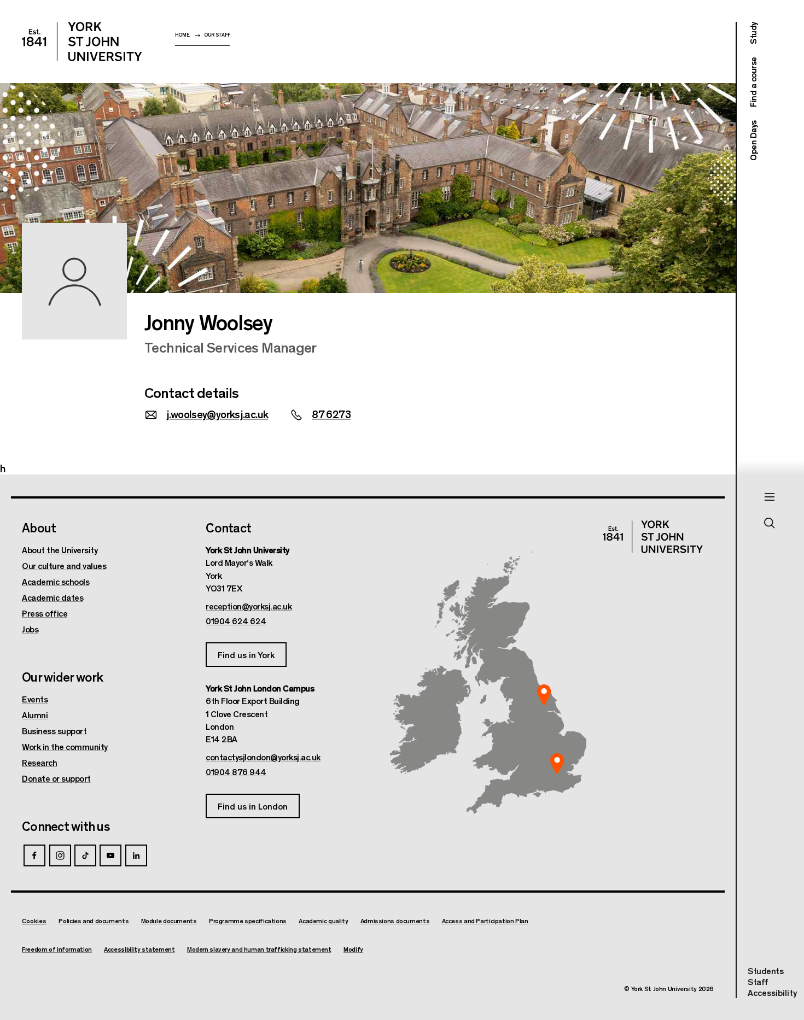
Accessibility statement (139, 949)
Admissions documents (395, 921)
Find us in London (253, 806)
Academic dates (52, 597)
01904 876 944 (236, 771)
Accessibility (772, 992)
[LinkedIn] (136, 855)
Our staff (217, 34)
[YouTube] (110, 855)
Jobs (30, 629)
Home (182, 34)
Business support (54, 730)
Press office (44, 613)
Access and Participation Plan (485, 921)
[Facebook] (34, 855)
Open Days (753, 140)
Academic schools (55, 581)
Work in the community (65, 746)
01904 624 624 (236, 620)
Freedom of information (57, 949)
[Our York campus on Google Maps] (544, 695)
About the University (59, 549)
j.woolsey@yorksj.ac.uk (217, 413)
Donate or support (56, 778)
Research (39, 762)
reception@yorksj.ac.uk (249, 606)
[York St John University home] (82, 41)
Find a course (753, 82)
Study (753, 33)
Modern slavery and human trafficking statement (259, 949)
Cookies (34, 920)
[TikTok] (85, 855)
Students (765, 970)
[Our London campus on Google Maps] (557, 764)
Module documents (169, 921)
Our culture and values (64, 565)
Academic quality (323, 921)
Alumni (35, 715)
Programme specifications (248, 921)
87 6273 (331, 413)
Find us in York (246, 654)
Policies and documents (94, 921)
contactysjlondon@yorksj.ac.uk (263, 757)
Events (35, 699)
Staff (758, 981)
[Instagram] (60, 855)
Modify (353, 949)
